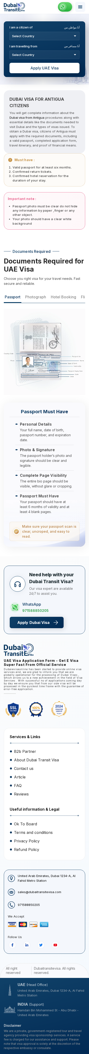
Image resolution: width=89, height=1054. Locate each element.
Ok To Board (25, 824)
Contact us (23, 768)
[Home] (14, 6)
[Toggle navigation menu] (80, 7)
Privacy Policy (27, 841)
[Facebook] (12, 945)
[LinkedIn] (27, 945)
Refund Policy (26, 849)
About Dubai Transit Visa (36, 760)
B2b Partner (25, 751)
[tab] (12, 297)
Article (20, 777)
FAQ (18, 785)
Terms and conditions (33, 832)
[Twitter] (41, 945)
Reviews (21, 794)
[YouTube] (55, 945)
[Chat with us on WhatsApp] (65, 7)
